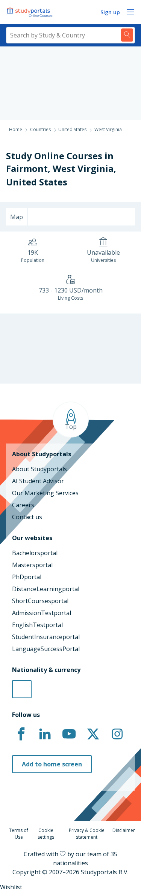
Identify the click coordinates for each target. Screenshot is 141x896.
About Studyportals (39, 469)
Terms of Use (18, 833)
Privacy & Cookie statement (87, 833)
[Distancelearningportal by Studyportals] (30, 12)
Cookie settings (46, 833)
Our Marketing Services (45, 493)
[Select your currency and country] (22, 689)
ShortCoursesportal (40, 601)
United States (36, 182)
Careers (23, 505)
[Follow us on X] (93, 734)
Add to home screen (52, 764)
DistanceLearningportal (45, 589)
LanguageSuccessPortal (46, 649)
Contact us (27, 517)
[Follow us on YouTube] (69, 734)
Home (15, 129)
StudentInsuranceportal (46, 637)
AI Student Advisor (38, 481)
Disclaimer (123, 830)
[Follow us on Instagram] (117, 734)
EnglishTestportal (37, 625)
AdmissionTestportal (41, 613)
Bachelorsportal (35, 553)
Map (16, 217)
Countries (40, 129)
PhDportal (26, 577)
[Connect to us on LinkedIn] (45, 734)
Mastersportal (32, 565)
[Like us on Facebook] (21, 734)
